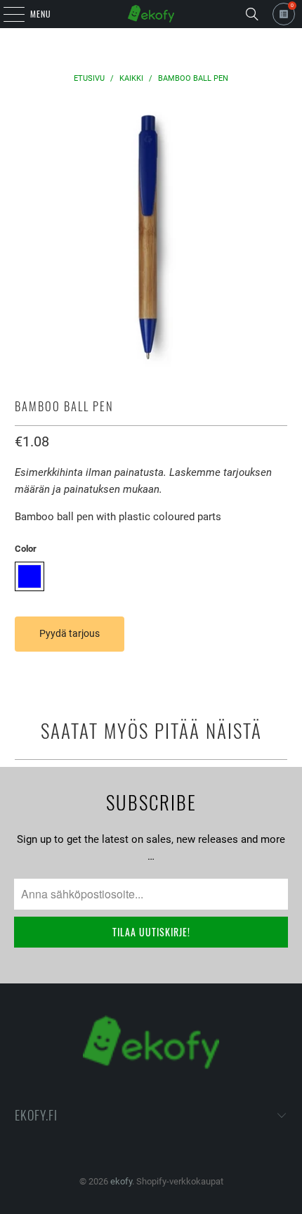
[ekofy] (151, 14)
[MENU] (6, 14)
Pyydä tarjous (69, 633)
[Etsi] (252, 14)
